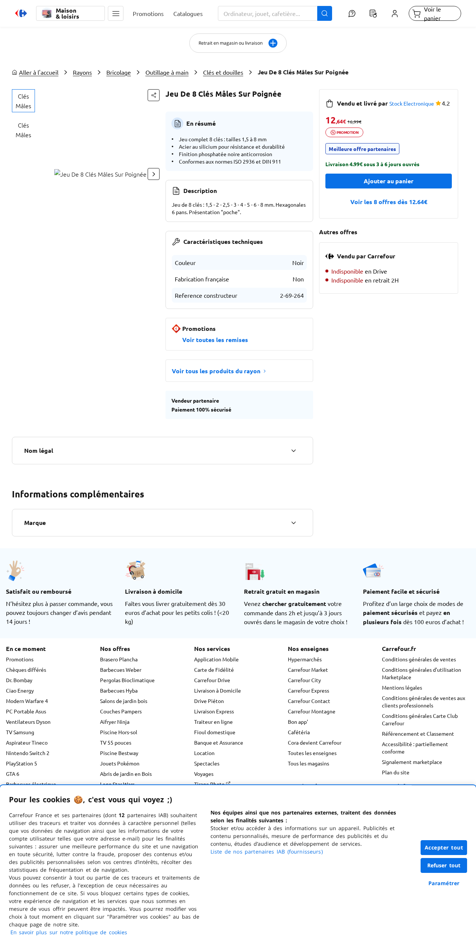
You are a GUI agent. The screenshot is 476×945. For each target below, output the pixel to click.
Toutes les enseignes (312, 752)
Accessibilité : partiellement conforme (415, 748)
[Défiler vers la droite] (154, 174)
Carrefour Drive (212, 680)
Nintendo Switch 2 (27, 752)
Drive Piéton (209, 700)
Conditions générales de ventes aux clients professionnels (423, 701)
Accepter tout (444, 847)
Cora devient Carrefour (314, 742)
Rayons (82, 72)
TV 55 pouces (115, 742)
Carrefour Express (308, 690)
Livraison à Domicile (217, 690)
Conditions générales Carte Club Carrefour (420, 719)
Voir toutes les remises (215, 340)
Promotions (19, 659)
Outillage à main (167, 72)
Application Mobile (216, 659)
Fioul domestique (214, 732)
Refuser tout (444, 865)
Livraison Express (214, 711)
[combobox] (275, 13)
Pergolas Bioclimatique (127, 680)
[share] (154, 95)
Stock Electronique (411, 103)
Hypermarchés (305, 659)
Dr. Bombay (19, 680)
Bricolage (118, 72)
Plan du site (395, 772)
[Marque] (293, 522)
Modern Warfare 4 (27, 700)
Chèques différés (26, 669)
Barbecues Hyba (119, 690)
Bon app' (298, 721)
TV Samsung (20, 732)
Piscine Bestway (119, 752)
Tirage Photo (210, 784)
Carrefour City (304, 680)
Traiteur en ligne (213, 721)
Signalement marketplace (412, 761)
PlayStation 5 (21, 763)
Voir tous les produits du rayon (216, 371)
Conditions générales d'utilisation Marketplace (421, 673)
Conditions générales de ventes (419, 659)
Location (204, 752)
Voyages (203, 773)
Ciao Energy (20, 690)
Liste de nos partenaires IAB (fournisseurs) (266, 851)
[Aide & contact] (351, 13)
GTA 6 (12, 773)
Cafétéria (299, 732)
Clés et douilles (223, 72)
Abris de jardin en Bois (126, 773)
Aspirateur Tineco (27, 742)
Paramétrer (444, 883)
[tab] (23, 100)
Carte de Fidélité (214, 669)
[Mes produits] (373, 13)
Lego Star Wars (117, 784)
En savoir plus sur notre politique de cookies (68, 932)
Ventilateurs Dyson (28, 721)
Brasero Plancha (119, 659)
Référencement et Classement (418, 733)
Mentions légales (402, 687)
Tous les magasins (308, 763)
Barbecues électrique (31, 784)
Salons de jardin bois (123, 700)
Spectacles (206, 763)
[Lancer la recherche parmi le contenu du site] (325, 13)
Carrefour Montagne (311, 711)
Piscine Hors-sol (118, 732)
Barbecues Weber (120, 669)
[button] (115, 13)
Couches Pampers (121, 711)
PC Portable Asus (26, 711)
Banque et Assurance (218, 742)
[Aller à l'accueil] (21, 13)
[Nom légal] (293, 450)
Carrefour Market (308, 669)
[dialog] (238, 865)
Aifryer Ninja (114, 721)
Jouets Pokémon (119, 763)
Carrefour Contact (309, 700)
